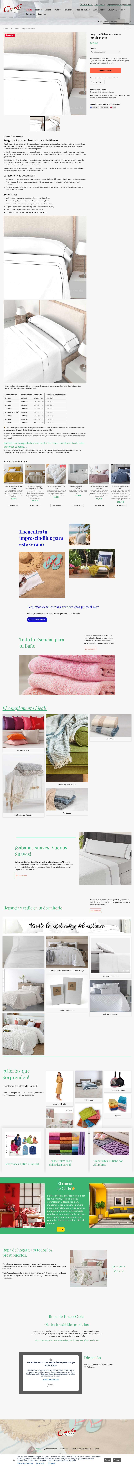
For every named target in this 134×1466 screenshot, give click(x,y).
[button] (97, 82)
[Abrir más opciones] (50, 14)
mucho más (94, 1340)
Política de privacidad (51, 1379)
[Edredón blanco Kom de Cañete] (78, 474)
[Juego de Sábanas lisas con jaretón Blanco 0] (37, 123)
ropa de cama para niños (78, 1340)
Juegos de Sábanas (28, 28)
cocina (65, 1340)
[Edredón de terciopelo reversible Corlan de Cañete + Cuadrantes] (35, 474)
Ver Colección (21, 875)
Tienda (6, 28)
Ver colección (90, 649)
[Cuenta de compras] (130, 21)
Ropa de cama (41, 1340)
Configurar (52, 1463)
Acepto (50, 1385)
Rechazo (117, 1460)
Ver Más (61, 1229)
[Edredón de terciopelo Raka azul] (120, 474)
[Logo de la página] (13, 8)
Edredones (15, 28)
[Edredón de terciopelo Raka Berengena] (99, 474)
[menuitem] (125, 28)
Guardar (11, 35)
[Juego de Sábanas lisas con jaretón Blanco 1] (52, 123)
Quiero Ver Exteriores (37, 619)
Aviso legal (40, 1463)
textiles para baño (54, 1340)
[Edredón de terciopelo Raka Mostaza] (13, 474)
